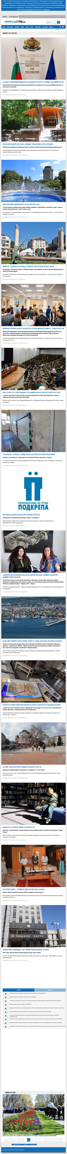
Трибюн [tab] (18, 990)
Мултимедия (13, 17)
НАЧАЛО (3, 27)
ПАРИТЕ (27, 27)
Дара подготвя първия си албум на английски (23, 997)
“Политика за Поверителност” (34, 7)
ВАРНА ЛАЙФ (38, 27)
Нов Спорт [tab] (50, 990)
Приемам (46, 10)
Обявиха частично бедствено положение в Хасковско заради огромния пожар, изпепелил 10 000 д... (38, 1026)
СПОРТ (32, 27)
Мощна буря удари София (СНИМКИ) (20, 1004)
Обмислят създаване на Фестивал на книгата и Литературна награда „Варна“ (29, 266)
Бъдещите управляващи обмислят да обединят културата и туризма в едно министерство (33, 82)
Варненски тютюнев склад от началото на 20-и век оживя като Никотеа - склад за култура (33, 328)
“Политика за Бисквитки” (54, 7)
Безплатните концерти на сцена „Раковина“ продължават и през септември (28, 144)
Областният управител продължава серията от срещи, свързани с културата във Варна (32, 641)
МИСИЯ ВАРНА (10, 27)
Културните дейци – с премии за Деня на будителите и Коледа (24, 889)
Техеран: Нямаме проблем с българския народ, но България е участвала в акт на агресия (35, 1000)
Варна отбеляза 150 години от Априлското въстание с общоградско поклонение (29, 1136)
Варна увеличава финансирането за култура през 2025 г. (22, 204)
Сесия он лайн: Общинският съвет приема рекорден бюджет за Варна (26, 950)
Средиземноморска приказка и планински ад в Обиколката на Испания (30, 1011)
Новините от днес (59, 29)
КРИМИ (22, 27)
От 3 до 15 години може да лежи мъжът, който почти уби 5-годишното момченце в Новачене (36, 1019)
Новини (4, 17)
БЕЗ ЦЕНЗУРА (45, 27)
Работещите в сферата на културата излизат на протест (21, 515)
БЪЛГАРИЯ (17, 27)
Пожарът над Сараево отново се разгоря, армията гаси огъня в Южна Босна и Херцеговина (36, 1022)
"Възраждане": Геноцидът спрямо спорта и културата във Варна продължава (29, 454)
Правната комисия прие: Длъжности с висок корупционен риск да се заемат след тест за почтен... (37, 1008)
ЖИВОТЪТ (51, 27)
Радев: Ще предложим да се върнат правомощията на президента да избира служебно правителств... (34, 1016)
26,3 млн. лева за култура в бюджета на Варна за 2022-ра (22, 767)
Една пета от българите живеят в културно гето (19, 827)
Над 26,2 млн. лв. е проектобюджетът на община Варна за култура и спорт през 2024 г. (32, 392)
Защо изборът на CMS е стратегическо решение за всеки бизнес (28, 993)
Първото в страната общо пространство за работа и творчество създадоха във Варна (32, 705)
